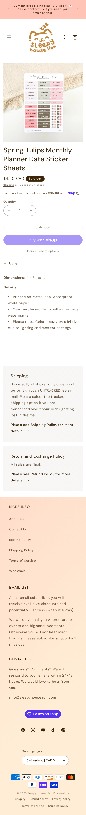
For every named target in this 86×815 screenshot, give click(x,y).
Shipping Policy (21, 550)
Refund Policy (20, 540)
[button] (9, 37)
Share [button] (13, 264)
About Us (16, 519)
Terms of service (33, 805)
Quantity (9, 202)
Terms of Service (22, 560)
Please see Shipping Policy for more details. (42, 428)
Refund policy (39, 799)
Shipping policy (58, 805)
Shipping (8, 184)
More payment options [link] (43, 251)
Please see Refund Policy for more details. (41, 477)
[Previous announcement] (8, 9)
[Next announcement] (77, 9)
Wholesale (17, 571)
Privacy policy (61, 799)
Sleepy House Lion (40, 793)
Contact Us (18, 529)
